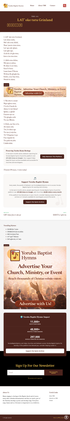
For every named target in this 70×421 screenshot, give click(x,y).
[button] (8, 25)
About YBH (42, 5)
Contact (52, 5)
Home (32, 5)
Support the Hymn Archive (35, 202)
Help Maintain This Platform (52, 156)
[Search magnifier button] (64, 5)
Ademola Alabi (64, 417)
